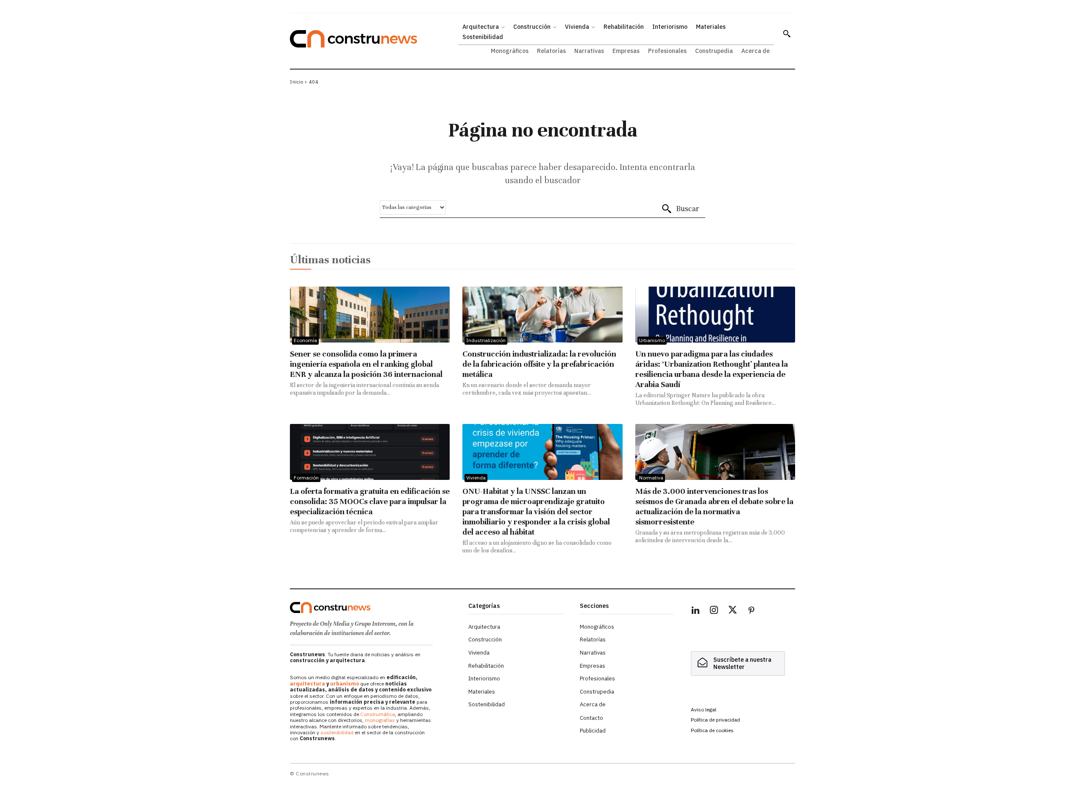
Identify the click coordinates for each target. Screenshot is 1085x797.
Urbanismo (652, 340)
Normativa (651, 477)
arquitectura (307, 683)
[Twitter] (732, 611)
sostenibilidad (336, 732)
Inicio (296, 82)
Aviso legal (703, 709)
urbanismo (344, 683)
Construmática (377, 714)
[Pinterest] (751, 611)
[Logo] (374, 607)
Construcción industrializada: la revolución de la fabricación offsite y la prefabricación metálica (539, 364)
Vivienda (476, 477)
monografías (380, 720)
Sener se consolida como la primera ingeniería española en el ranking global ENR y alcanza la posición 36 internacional (366, 364)
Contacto (591, 718)
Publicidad (593, 730)
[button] (786, 33)
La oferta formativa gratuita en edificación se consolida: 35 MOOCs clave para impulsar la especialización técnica (370, 501)
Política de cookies (712, 730)
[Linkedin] (695, 611)
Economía (305, 340)
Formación (306, 477)
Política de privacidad (715, 719)
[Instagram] (714, 611)
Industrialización (486, 340)
